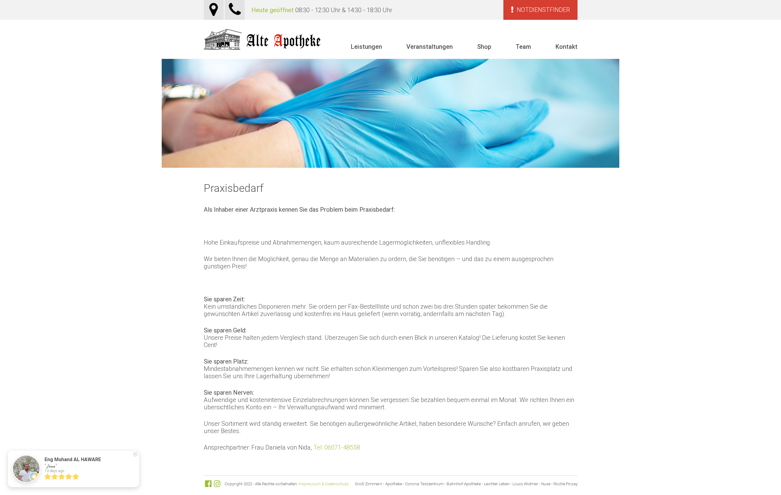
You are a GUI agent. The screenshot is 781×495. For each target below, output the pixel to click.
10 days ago (54, 471)
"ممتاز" (51, 466)
